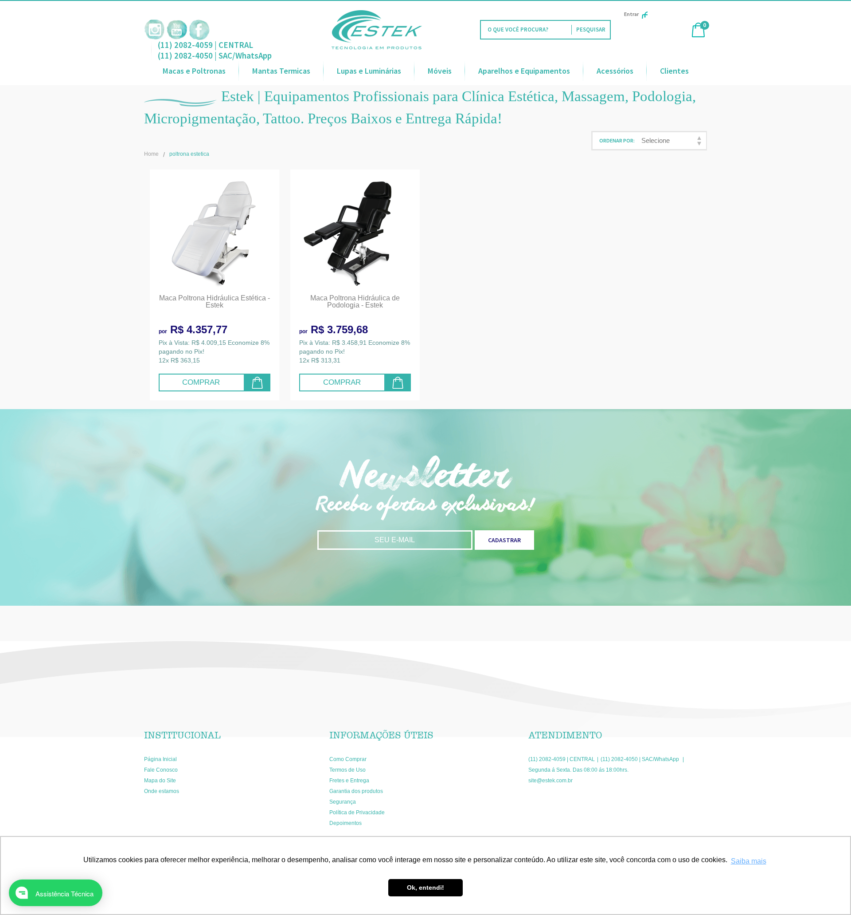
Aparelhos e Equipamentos (524, 71)
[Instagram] (154, 30)
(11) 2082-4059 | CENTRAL (205, 44)
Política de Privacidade (357, 812)
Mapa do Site (160, 780)
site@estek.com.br (550, 780)
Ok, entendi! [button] (425, 887)
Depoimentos (345, 823)
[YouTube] (177, 30)
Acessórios (615, 71)
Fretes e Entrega (349, 780)
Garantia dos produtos (356, 791)
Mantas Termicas (281, 71)
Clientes (674, 71)
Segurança (342, 802)
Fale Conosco (161, 770)
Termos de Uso (347, 770)
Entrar (631, 14)
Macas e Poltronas (194, 71)
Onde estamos (161, 791)
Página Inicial (160, 759)
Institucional (182, 735)
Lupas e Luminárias (369, 71)
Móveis (440, 71)
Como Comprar (348, 759)
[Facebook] (199, 30)
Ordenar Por (616, 140)
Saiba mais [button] (748, 861)
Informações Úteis (381, 735)
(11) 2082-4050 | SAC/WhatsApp (215, 55)
